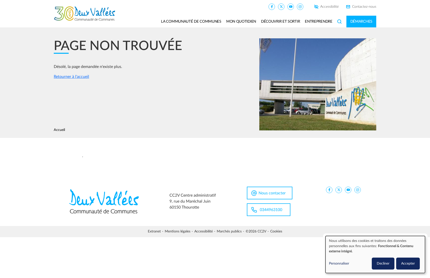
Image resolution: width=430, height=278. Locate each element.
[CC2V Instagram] (300, 6)
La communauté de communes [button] (191, 21)
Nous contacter (272, 193)
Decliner (383, 263)
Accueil (59, 130)
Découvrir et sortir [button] (280, 21)
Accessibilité (329, 6)
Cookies (276, 231)
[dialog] (375, 254)
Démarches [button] (361, 21)
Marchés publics (229, 231)
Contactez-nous (364, 6)
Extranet (154, 231)
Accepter (408, 263)
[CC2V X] (281, 6)
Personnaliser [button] (339, 263)
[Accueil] (86, 13)
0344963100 (271, 210)
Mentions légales (177, 231)
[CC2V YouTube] (290, 6)
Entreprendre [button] (318, 21)
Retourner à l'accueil (71, 77)
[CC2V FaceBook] (272, 6)
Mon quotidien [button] (241, 21)
